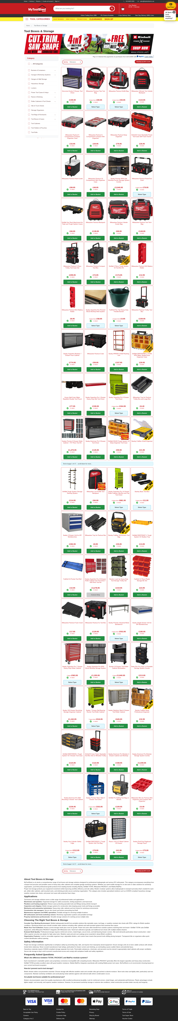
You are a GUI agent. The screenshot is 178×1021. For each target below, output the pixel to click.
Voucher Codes (127, 1018)
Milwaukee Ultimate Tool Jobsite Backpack (142, 92)
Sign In (57, 1)
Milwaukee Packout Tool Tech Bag (142, 223)
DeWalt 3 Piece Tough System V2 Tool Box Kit (119, 267)
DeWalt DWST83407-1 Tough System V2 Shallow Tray (142, 536)
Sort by (66, 62)
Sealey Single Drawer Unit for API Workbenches (142, 623)
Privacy (91, 1012)
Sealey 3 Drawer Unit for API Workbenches (72, 536)
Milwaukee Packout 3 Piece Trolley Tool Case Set (72, 267)
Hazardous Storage (37, 83)
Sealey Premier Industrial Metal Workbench (119, 623)
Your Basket (132, 5)
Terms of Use (126, 1012)
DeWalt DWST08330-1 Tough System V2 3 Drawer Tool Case (72, 754)
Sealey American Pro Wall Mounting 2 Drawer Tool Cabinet (72, 798)
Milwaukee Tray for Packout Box (95, 535)
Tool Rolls (34, 132)
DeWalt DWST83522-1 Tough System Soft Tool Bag (95, 842)
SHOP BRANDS (58, 19)
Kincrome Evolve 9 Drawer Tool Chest (72, 92)
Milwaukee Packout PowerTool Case (142, 179)
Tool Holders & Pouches (39, 128)
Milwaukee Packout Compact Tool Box (95, 267)
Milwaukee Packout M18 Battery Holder (142, 267)
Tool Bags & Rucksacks (43, 114)
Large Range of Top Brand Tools (36, 991)
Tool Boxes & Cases (43, 119)
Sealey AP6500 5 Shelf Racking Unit (119, 354)
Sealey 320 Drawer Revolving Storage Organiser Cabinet (72, 711)
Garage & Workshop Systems (43, 75)
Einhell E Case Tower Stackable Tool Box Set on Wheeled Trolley (95, 754)
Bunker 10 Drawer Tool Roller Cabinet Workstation (118, 667)
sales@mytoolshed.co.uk (147, 1)
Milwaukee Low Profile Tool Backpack (95, 492)
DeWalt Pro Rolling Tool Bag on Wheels (119, 798)
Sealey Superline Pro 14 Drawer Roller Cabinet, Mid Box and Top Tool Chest (118, 493)
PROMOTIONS (82, 19)
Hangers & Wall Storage (39, 79)
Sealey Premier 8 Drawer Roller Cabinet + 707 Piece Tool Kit (72, 442)
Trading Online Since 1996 (73, 991)
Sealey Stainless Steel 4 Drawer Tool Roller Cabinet (118, 711)
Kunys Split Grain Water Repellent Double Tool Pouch (72, 398)
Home (25, 1)
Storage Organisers (37, 110)
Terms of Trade (127, 1009)
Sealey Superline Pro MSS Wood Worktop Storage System (95, 667)
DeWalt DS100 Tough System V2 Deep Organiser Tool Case (118, 442)
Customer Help (61, 1015)
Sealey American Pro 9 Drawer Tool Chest (96, 442)
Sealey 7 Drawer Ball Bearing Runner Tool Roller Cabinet (95, 711)
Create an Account (48, 1)
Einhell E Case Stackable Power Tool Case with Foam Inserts (142, 135)
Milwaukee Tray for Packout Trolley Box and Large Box (142, 398)
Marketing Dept (94, 1009)
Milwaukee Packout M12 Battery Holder (72, 310)
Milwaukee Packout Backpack (95, 222)
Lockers (33, 88)
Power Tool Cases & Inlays (43, 92)
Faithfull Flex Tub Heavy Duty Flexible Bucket (118, 310)
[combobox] (81, 8)
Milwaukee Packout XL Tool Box (95, 623)
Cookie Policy (60, 1012)
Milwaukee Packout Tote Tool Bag (95, 92)
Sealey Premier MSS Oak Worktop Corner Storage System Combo (118, 180)
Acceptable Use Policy (30, 1012)
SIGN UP (109, 19)
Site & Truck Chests (37, 106)
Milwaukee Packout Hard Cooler (72, 178)
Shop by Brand (94, 1015)
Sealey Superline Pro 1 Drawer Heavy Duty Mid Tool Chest (95, 398)
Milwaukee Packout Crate (95, 353)
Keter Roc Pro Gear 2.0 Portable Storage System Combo (142, 667)
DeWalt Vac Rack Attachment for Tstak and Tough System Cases (72, 223)
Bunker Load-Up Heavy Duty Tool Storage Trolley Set (118, 580)
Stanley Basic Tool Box (142, 491)
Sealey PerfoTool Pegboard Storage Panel (142, 842)
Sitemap (92, 1018)
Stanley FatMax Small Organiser (142, 441)
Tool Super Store (127, 1015)
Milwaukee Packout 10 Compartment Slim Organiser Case (95, 180)
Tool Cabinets (35, 123)
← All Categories (37, 64)
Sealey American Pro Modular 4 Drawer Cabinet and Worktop (118, 754)
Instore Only (95, 595)
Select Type (95, 107)
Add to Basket (72, 107)
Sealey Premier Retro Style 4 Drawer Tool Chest (95, 798)
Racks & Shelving (43, 97)
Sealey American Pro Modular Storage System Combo (142, 754)
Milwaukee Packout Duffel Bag (119, 91)
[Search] (112, 8)
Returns (38, 1)
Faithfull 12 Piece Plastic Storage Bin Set (142, 580)
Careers (26, 1015)
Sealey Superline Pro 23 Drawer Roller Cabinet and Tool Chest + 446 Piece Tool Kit (95, 580)
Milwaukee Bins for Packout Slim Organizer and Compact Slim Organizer (142, 799)
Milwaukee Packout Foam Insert (72, 623)
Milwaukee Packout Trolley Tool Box (142, 310)
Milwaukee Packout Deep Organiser (119, 135)
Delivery (31, 1)
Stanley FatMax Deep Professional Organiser (142, 711)
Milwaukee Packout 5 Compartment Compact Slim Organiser (95, 136)
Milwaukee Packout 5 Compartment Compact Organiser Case (72, 136)
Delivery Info (60, 1018)
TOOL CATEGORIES (40, 19)
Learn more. (149, 57)
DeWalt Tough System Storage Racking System (72, 492)
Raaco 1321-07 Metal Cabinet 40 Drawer (119, 842)
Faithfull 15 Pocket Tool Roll (72, 579)
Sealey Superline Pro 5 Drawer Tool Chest (119, 398)
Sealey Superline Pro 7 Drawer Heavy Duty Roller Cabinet (72, 667)
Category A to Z (28, 1018)
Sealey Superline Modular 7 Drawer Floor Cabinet (72, 354)
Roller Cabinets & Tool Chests (43, 101)
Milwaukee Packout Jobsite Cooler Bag (119, 223)
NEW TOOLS (70, 19)
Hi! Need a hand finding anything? (169, 15)
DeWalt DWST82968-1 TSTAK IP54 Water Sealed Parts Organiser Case (142, 355)
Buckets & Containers (43, 70)
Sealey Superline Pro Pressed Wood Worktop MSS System (95, 310)
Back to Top (27, 1009)
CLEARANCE (95, 19)
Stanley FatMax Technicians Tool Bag (118, 536)
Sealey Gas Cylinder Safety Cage (72, 842)
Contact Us (60, 1009)
